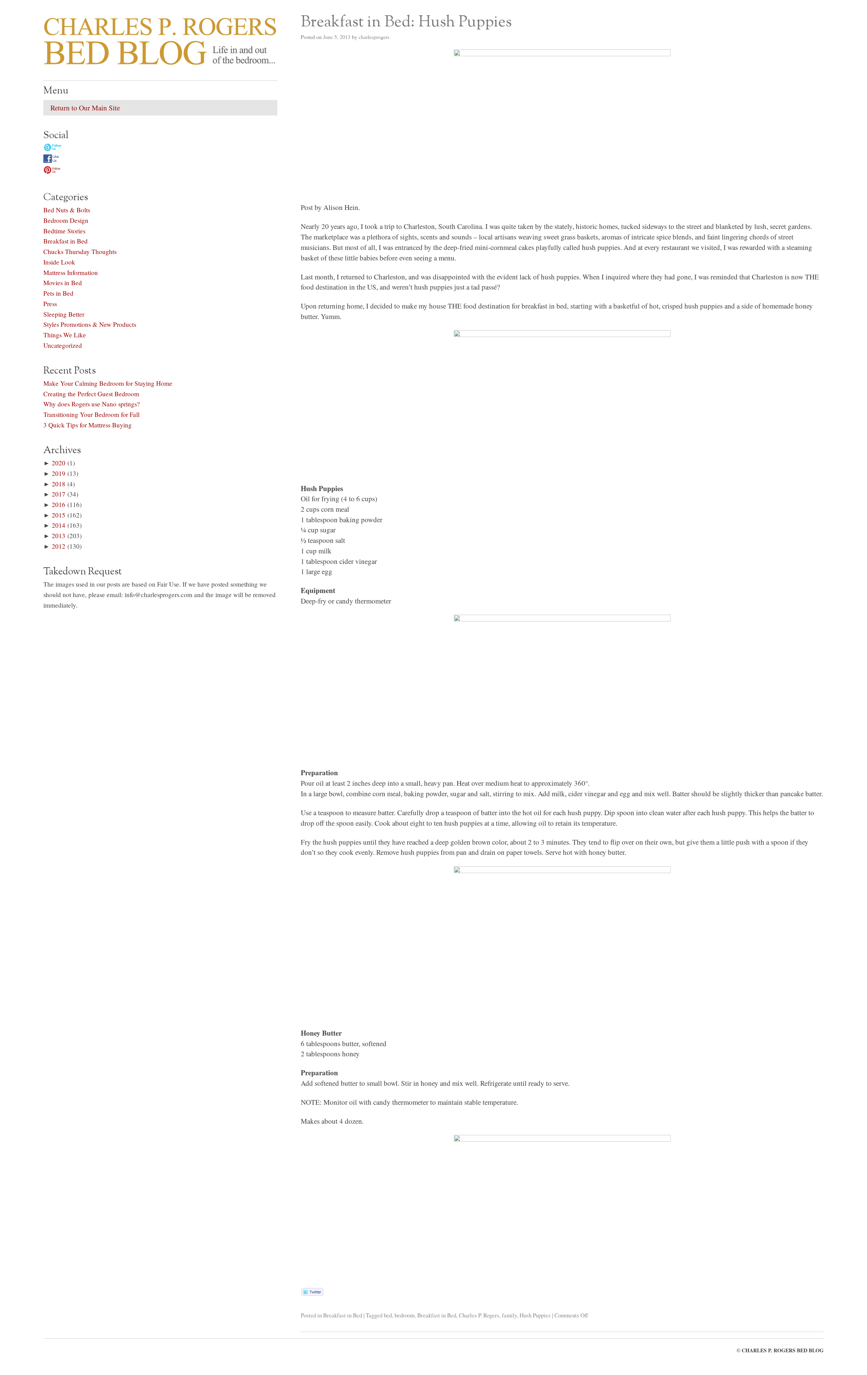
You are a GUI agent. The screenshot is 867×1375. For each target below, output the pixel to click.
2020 (58, 463)
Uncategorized (62, 345)
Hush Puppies (535, 1315)
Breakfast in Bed (342, 1315)
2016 (58, 504)
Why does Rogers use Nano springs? (91, 404)
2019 (58, 473)
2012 (58, 546)
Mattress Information (70, 272)
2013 (58, 535)
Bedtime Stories (64, 231)
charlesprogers (374, 36)
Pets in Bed (58, 293)
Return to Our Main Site (85, 107)
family (509, 1315)
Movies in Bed (62, 282)
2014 (58, 525)
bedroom (405, 1315)
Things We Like (64, 335)
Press (50, 303)
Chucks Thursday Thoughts (80, 251)
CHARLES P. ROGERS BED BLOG (783, 1350)
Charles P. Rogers (479, 1315)
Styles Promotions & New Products (89, 324)
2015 (58, 515)
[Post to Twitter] (312, 1293)
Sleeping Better (63, 314)
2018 (58, 484)
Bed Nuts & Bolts (66, 210)
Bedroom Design (65, 220)
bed (388, 1315)
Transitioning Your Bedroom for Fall (91, 414)
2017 (58, 494)
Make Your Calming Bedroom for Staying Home (107, 383)
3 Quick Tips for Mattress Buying (87, 425)
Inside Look (59, 262)
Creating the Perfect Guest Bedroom (91, 393)
